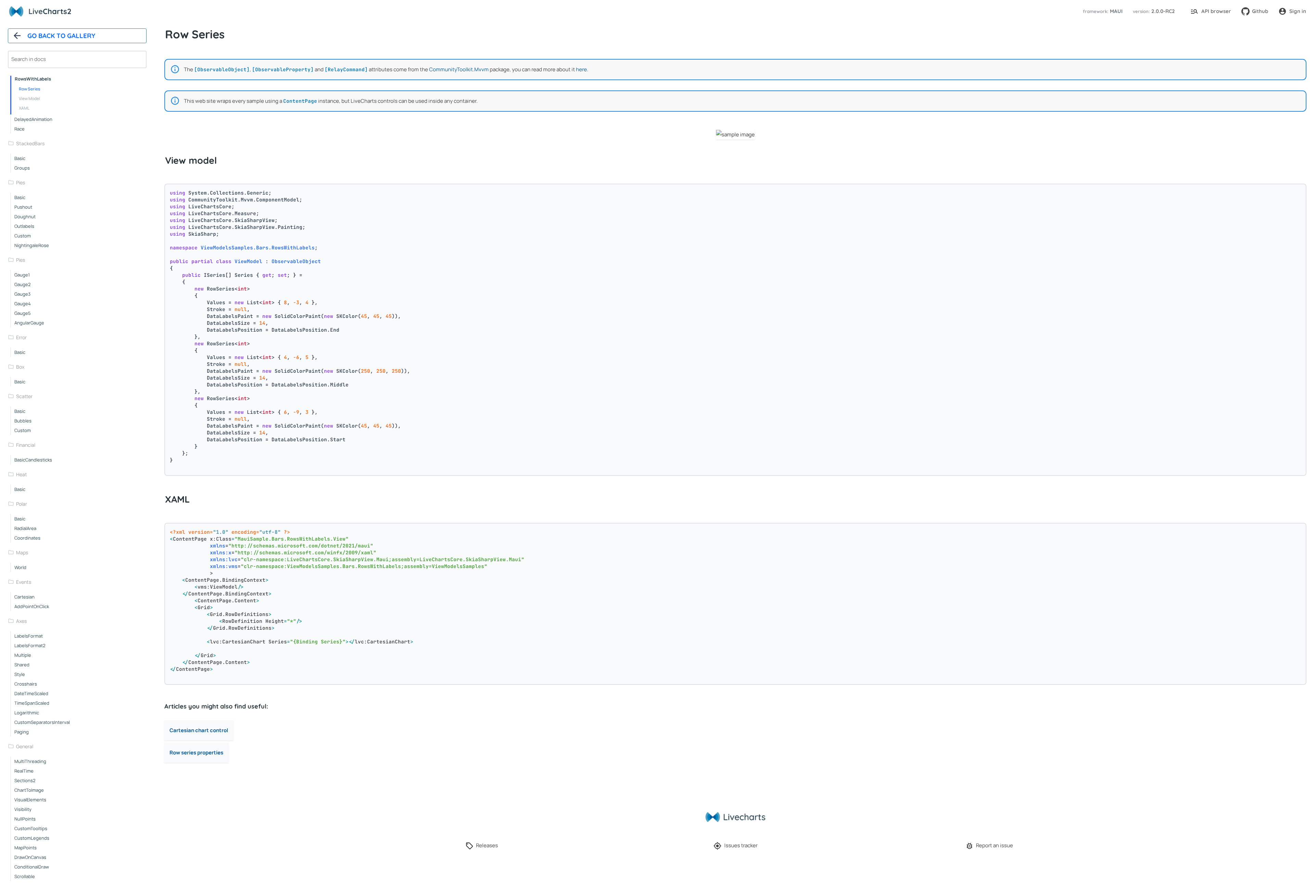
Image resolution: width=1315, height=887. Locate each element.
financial (25, 445)
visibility (23, 809)
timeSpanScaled (31, 703)
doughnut (25, 216)
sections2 (24, 780)
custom (22, 236)
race (19, 129)
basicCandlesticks (33, 460)
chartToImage (29, 790)
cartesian (24, 597)
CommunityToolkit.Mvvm (459, 69)
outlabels (24, 226)
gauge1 (22, 275)
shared (21, 665)
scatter (24, 396)
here (581, 69)
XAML (24, 108)
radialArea (25, 528)
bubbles (23, 421)
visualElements (30, 800)
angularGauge (29, 323)
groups (22, 168)
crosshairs (25, 684)
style (19, 674)
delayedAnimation (33, 119)
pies (20, 182)
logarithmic (26, 713)
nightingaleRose (31, 245)
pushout (23, 207)
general (24, 746)
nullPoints (25, 819)
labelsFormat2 (29, 645)
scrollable (24, 876)
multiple (22, 655)
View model (29, 98)
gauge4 (22, 303)
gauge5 (22, 313)
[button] (1101, 11)
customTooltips (30, 828)
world (20, 567)
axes (21, 621)
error (21, 337)
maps (22, 552)
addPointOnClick (31, 606)
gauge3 (22, 294)
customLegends (31, 838)
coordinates (27, 538)
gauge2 (22, 284)
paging (21, 732)
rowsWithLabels (33, 79)
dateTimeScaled (31, 693)
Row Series (29, 89)
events (23, 582)
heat (21, 474)
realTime (24, 771)
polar (21, 504)
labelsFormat (28, 636)
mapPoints (25, 848)
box (20, 367)
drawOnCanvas (30, 857)
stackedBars (30, 143)
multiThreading (30, 761)
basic (19, 158)
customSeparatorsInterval (42, 722)
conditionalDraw (31, 867)
